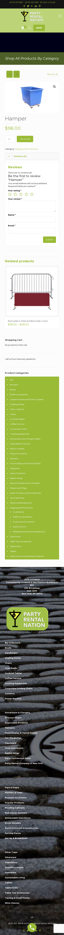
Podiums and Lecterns (23, 522)
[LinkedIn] (36, 6)
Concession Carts (18, 429)
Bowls (13, 389)
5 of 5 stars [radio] (32, 194)
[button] (54, 86)
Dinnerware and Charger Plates (25, 439)
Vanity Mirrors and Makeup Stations (27, 556)
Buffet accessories (19, 394)
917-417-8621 (17, 2)
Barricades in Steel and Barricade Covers (28, 321)
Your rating (14, 190)
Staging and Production (26, 149)
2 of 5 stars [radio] (15, 194)
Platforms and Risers (22, 517)
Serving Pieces (17, 498)
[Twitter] (28, 6)
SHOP (39, 27)
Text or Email (49, 2)
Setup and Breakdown (21, 503)
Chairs (13, 414)
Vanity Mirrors (19, 526)
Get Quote (25, 139)
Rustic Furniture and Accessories (25, 493)
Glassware (15, 468)
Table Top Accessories (20, 541)
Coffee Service (17, 424)
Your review (15, 199)
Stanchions (15, 536)
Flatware (14, 458)
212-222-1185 (33, 2)
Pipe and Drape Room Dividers (25, 483)
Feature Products (18, 453)
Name (12, 215)
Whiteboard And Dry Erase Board (29, 531)
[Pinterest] (39, 6)
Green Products (17, 473)
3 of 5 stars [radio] (21, 194)
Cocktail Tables (17, 419)
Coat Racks (18, 512)
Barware (14, 384)
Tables (13, 551)
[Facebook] (24, 6)
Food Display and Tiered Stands (25, 463)
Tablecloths (15, 546)
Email (11, 225)
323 (11, 380)
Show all (54, 74)
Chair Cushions (17, 409)
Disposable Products (20, 444)
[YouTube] (32, 6)
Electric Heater (17, 448)
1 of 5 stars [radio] (10, 194)
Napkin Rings (16, 478)
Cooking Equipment (19, 434)
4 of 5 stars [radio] (26, 194)
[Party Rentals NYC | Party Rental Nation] (32, 16)
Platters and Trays (18, 488)
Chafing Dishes (17, 404)
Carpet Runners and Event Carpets (26, 399)
